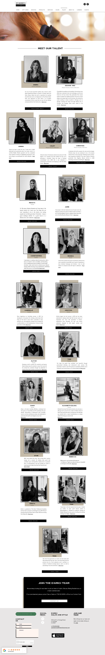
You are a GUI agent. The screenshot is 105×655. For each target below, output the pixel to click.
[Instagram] (85, 4)
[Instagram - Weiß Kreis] (42, 618)
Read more (44, 102)
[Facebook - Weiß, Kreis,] (42, 622)
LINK (77, 623)
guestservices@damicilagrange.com (60, 628)
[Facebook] (88, 4)
